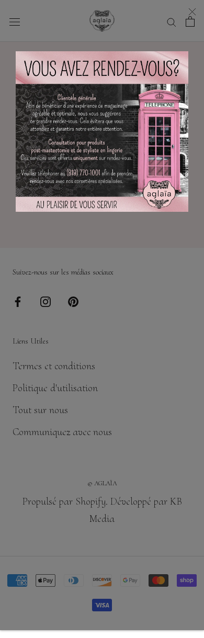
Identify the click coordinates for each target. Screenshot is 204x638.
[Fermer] (192, 12)
